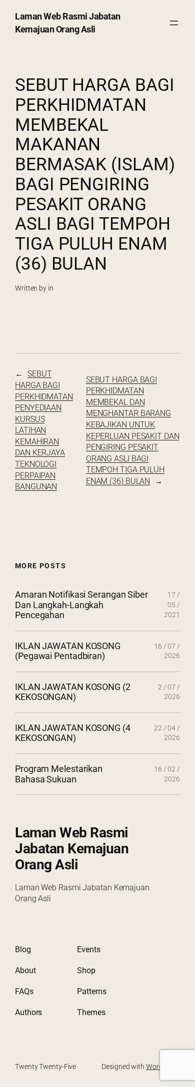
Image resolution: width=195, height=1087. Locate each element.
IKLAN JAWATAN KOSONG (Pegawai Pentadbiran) (67, 651)
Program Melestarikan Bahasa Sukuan (58, 774)
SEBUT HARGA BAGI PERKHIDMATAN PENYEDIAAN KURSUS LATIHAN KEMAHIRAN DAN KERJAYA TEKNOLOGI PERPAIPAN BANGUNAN (44, 430)
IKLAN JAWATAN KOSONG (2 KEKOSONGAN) (72, 692)
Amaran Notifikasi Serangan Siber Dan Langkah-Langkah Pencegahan (81, 605)
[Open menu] (174, 23)
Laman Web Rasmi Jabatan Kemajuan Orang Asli (71, 848)
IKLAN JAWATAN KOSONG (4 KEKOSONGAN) (72, 733)
